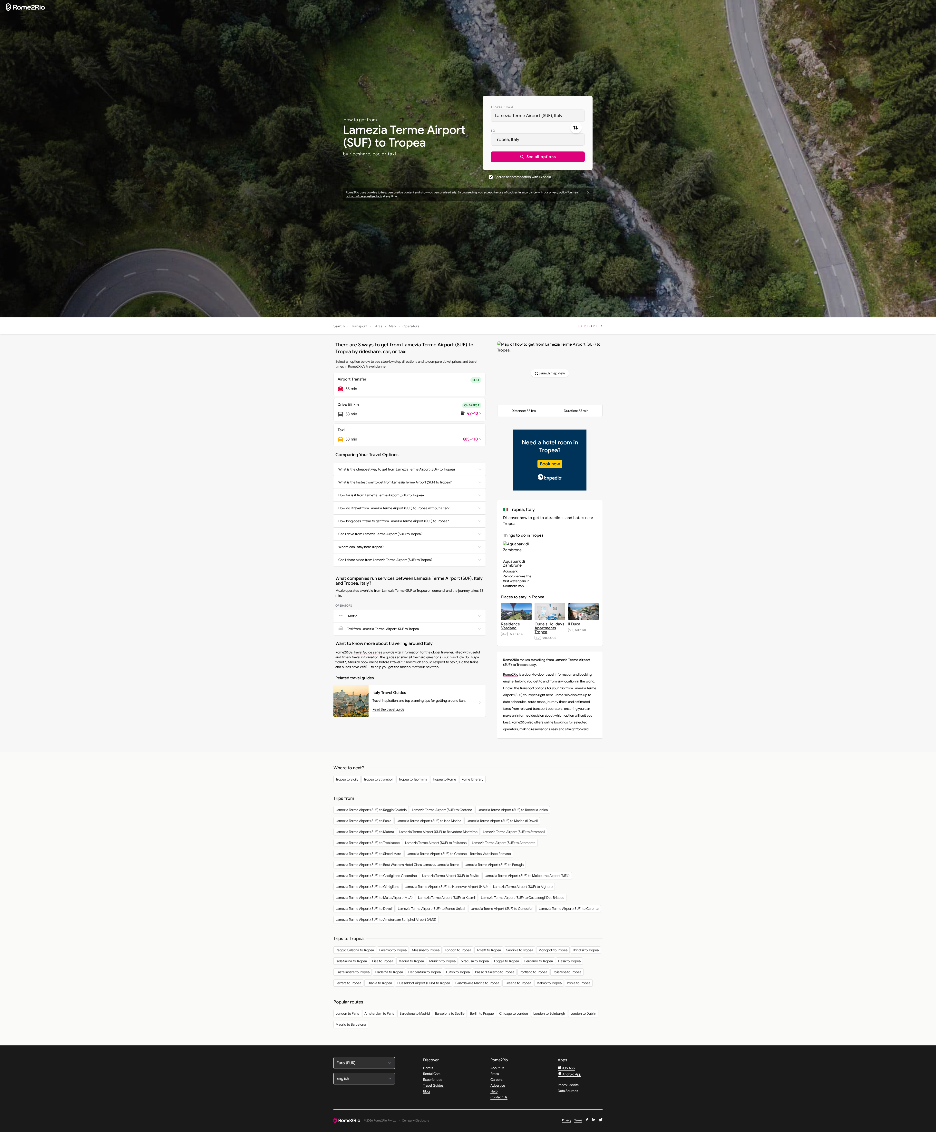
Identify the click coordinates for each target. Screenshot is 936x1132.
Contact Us (498, 1097)
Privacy (566, 1120)
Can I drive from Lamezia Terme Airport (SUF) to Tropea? (380, 534)
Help (493, 1091)
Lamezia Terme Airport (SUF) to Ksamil (447, 897)
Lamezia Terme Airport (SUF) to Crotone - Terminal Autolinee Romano (459, 854)
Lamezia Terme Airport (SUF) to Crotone (442, 810)
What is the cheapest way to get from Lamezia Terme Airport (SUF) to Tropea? (396, 469)
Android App (571, 1074)
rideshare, (360, 154)
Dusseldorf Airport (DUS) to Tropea (423, 983)
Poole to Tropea (578, 983)
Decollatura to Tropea (424, 972)
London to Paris (347, 1013)
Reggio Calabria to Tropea (355, 950)
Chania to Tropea (379, 983)
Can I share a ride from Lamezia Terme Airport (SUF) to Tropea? (385, 560)
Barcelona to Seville (450, 1013)
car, (377, 154)
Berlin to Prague (482, 1013)
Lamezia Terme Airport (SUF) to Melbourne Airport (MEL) (527, 875)
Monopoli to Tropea (552, 950)
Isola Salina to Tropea (351, 961)
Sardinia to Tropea (519, 950)
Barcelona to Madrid (415, 1013)
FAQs (377, 326)
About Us (497, 1068)
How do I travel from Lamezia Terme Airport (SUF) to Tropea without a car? (393, 508)
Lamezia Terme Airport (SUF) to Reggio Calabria (371, 810)
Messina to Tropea (425, 950)
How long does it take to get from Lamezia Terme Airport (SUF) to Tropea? (393, 521)
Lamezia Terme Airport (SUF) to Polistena (436, 843)
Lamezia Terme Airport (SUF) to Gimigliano (367, 886)
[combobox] (538, 115)
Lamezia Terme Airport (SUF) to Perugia (494, 864)
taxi (392, 154)
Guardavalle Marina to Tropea (477, 983)
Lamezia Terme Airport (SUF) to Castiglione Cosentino (376, 875)
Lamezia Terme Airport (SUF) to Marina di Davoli (502, 821)
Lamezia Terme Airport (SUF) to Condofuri (501, 908)
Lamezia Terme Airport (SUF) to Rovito (450, 875)
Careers (496, 1079)
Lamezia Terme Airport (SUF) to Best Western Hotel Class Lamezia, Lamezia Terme (397, 864)
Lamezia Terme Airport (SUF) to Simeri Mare (368, 854)
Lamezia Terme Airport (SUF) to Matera (365, 832)
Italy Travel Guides (389, 692)
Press (494, 1074)
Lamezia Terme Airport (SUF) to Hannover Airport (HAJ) (446, 886)
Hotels (428, 1068)
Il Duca (574, 624)
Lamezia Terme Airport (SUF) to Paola (363, 821)
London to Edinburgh (549, 1013)
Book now (550, 464)
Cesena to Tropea (518, 983)
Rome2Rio (510, 674)
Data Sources (568, 1091)
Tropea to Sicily (347, 779)
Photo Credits (568, 1085)
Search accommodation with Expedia (523, 177)
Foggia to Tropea (506, 961)
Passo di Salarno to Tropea (494, 972)
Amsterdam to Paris (379, 1013)
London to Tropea (458, 950)
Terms (578, 1120)
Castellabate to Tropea (353, 972)
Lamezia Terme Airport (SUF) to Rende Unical (431, 908)
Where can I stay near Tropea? (361, 547)
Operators (410, 326)
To (493, 130)
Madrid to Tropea (411, 961)
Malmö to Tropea (549, 983)
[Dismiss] (588, 192)
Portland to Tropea (533, 972)
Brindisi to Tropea (586, 950)
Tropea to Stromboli (378, 779)
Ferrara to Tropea (348, 983)
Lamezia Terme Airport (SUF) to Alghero (523, 886)
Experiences (432, 1079)
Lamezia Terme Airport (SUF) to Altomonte (504, 843)
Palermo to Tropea (393, 950)
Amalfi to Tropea (489, 950)
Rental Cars (431, 1074)
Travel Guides (433, 1085)
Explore (588, 326)
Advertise (497, 1085)
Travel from (502, 107)
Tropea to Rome (444, 779)
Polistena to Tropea (567, 972)
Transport (359, 326)
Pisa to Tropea (382, 961)
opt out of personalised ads (364, 196)
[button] (538, 156)
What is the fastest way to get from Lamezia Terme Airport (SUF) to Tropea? (395, 482)
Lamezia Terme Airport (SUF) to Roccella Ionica (513, 810)
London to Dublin (583, 1013)
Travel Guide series (367, 652)
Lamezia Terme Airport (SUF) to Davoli (364, 908)
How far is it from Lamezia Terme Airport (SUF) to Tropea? (381, 495)
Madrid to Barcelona (351, 1024)
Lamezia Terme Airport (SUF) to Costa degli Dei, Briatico (522, 897)
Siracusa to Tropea (475, 961)
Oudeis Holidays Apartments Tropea (549, 628)
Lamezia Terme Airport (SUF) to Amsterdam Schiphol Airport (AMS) (386, 919)
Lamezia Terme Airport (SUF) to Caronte (569, 908)
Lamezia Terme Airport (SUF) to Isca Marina (429, 821)
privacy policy (557, 192)
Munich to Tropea (442, 961)
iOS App (568, 1068)
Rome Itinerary (472, 779)
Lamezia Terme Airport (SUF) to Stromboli (514, 832)
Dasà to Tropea (569, 961)
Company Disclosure (415, 1120)
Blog (426, 1091)
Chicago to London (513, 1013)
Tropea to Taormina (413, 779)
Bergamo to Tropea (538, 961)
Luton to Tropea (458, 972)
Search (339, 326)
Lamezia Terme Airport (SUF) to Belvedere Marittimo (438, 832)
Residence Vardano (510, 626)
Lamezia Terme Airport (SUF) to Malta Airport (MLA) (374, 897)
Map (392, 326)
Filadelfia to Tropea (389, 972)
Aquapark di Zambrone (514, 563)
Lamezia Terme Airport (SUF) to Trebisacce (368, 843)
